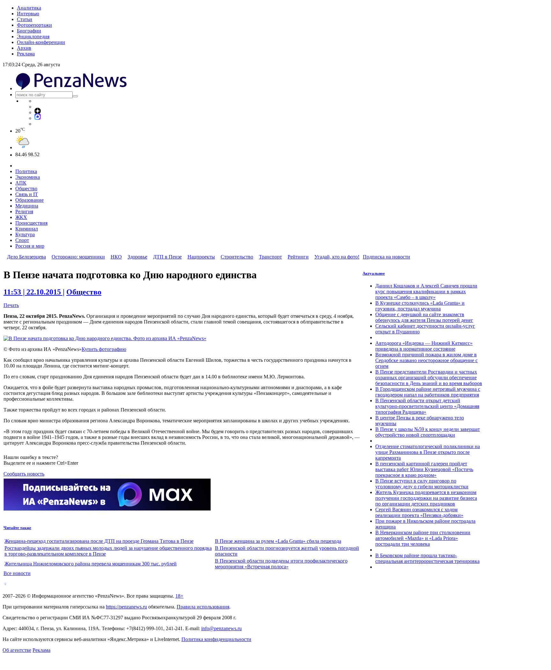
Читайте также (17, 527)
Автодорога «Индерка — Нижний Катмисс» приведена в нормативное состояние (424, 346)
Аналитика (29, 8)
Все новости (17, 573)
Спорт (22, 240)
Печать (11, 305)
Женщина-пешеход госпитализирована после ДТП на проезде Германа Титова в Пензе (99, 541)
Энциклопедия (33, 36)
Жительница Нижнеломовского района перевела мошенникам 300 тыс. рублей (90, 563)
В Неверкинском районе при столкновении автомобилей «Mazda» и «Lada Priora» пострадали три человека (422, 538)
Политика (26, 171)
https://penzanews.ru (126, 606)
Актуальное (374, 273)
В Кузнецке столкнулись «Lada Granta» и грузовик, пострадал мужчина (420, 305)
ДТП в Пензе (167, 256)
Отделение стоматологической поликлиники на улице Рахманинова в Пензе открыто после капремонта (427, 452)
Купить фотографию (104, 349)
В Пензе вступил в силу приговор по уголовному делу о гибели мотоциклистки (421, 483)
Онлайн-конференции (41, 42)
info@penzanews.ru (221, 628)
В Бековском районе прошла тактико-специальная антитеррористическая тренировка (427, 558)
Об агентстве (17, 650)
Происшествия (31, 223)
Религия (24, 211)
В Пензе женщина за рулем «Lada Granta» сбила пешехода (278, 541)
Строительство (237, 256)
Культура (25, 234)
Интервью (28, 13)
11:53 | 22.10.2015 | (34, 292)
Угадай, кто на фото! (336, 256)
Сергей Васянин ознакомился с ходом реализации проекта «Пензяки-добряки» (419, 512)
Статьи (24, 19)
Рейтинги (298, 256)
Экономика (27, 177)
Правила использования (203, 606)
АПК (20, 183)
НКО (116, 256)
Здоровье (137, 256)
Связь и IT (26, 194)
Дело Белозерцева (26, 256)
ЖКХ (21, 217)
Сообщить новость (24, 474)
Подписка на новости (386, 256)
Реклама (26, 53)
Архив (24, 48)
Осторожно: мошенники (78, 256)
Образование (29, 200)
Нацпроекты (201, 256)
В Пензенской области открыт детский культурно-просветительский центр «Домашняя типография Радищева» (427, 406)
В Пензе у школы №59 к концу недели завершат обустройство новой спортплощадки (427, 432)
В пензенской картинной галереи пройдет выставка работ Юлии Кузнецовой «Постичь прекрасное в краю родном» (424, 469)
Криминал (26, 228)
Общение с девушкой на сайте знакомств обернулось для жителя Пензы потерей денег (424, 317)
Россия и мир (29, 246)
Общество (26, 188)
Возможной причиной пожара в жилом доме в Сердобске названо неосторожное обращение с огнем (426, 360)
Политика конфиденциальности (216, 639)
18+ (179, 596)
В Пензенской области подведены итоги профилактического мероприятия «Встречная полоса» (281, 563)
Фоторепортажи (34, 25)
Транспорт (270, 256)
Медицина (26, 205)
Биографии (29, 30)
